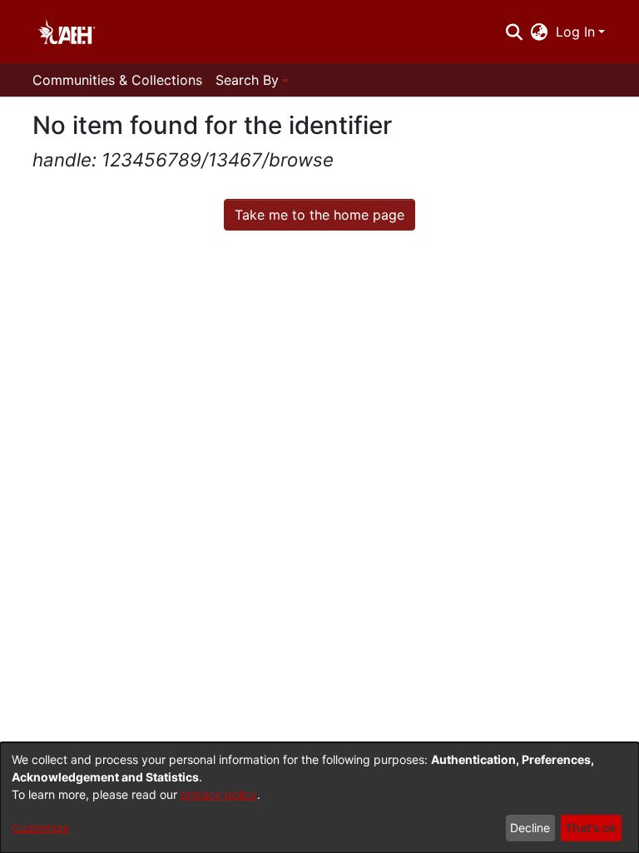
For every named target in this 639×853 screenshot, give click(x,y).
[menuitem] (539, 32)
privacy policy (219, 794)
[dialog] (319, 797)
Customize (40, 828)
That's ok (591, 828)
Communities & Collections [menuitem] (117, 80)
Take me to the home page (319, 214)
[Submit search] (513, 32)
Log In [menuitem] (575, 31)
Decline (530, 828)
